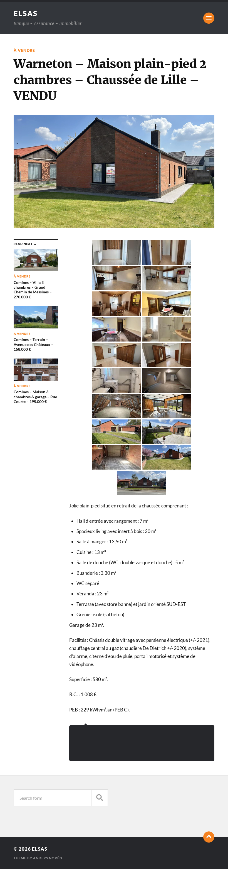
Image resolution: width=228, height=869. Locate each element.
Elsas (26, 13)
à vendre (24, 50)
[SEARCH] (99, 797)
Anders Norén (47, 858)
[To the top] (208, 837)
